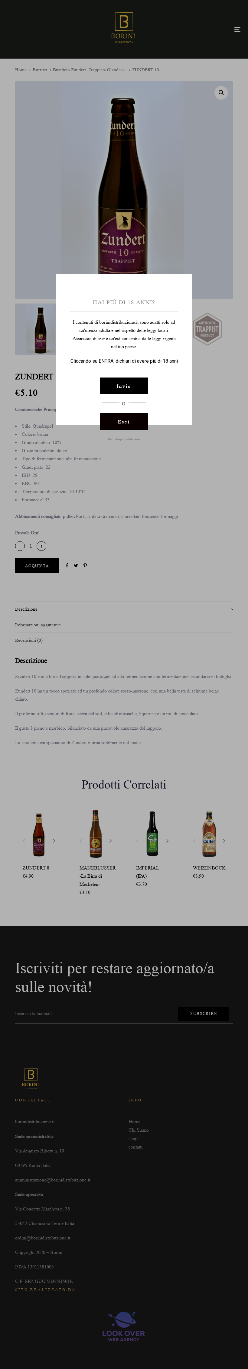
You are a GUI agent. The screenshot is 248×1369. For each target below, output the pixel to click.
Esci (124, 421)
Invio (124, 386)
